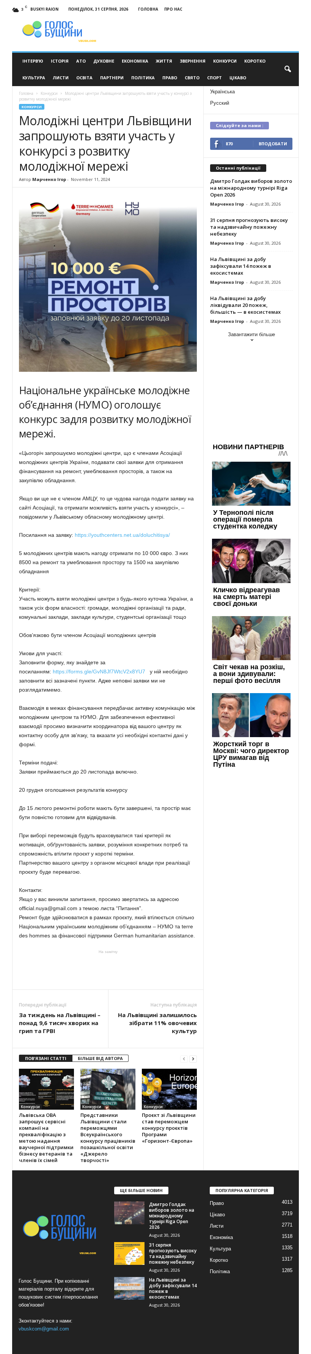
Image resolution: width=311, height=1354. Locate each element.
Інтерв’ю (32, 61)
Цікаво (237, 77)
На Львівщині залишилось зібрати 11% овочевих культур (157, 1023)
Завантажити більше (251, 334)
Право (169, 77)
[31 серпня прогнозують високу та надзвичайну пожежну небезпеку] (129, 1253)
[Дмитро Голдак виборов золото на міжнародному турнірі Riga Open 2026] (129, 1212)
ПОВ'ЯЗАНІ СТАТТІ (45, 1058)
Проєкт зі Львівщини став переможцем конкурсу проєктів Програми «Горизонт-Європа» (169, 1128)
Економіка (135, 61)
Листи (61, 77)
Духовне (103, 61)
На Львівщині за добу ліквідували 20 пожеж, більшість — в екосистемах (245, 305)
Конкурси (225, 61)
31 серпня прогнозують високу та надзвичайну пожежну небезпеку (249, 227)
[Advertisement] (108, 969)
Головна (148, 9)
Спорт (214, 77)
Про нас (173, 9)
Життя (164, 61)
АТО (81, 61)
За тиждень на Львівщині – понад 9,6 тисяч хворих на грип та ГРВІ (60, 1023)
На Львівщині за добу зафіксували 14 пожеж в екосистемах (240, 266)
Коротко (254, 61)
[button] (287, 69)
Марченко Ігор (49, 179)
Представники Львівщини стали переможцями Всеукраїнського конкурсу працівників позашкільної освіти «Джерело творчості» (107, 1138)
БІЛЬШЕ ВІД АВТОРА (100, 1058)
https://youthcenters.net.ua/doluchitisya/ (122, 535)
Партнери (112, 77)
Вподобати (273, 143)
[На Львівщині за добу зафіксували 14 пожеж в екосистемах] (129, 1288)
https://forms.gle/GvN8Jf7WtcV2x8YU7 (99, 671)
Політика (143, 77)
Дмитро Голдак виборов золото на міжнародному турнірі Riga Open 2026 (251, 188)
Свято (192, 77)
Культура (33, 77)
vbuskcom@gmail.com (44, 1329)
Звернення (193, 61)
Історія (60, 61)
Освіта (84, 77)
